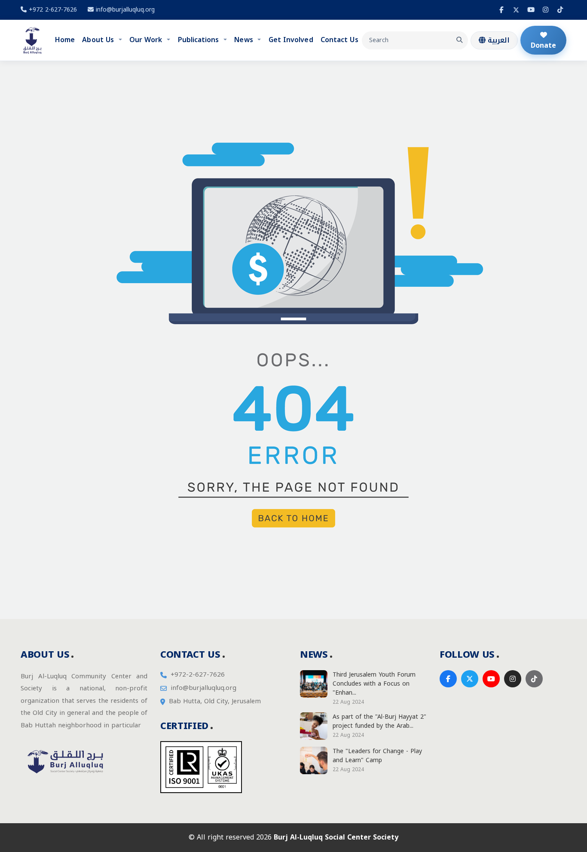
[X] (516, 9)
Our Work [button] (147, 39)
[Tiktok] (559, 9)
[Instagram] (545, 9)
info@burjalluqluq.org (125, 9)
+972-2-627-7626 (198, 674)
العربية (498, 40)
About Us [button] (99, 39)
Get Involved (291, 39)
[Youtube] (530, 9)
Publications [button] (199, 39)
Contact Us (339, 39)
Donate (543, 45)
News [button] (244, 39)
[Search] (459, 40)
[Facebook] (501, 9)
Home (65, 39)
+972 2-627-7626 (52, 9)
